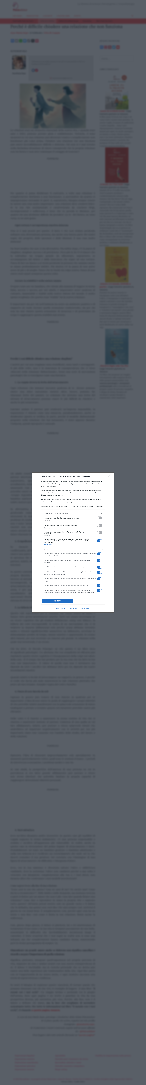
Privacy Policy (85, 608)
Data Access (73, 608)
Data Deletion (61, 608)
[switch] (99, 518)
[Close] (110, 477)
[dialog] (73, 542)
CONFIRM (58, 601)
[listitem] (73, 513)
